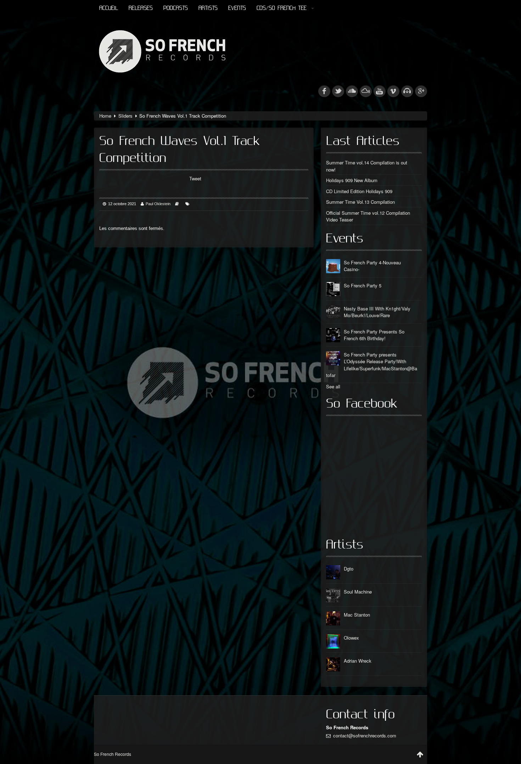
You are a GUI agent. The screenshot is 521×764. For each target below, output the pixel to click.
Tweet (195, 178)
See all (333, 386)
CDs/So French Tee (282, 8)
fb (324, 91)
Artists (208, 8)
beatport (407, 91)
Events (237, 8)
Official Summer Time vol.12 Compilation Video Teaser (368, 216)
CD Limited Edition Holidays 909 (359, 191)
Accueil (108, 8)
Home (105, 115)
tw (338, 91)
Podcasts (175, 8)
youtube (380, 91)
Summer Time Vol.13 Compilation (360, 201)
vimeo (393, 91)
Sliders (125, 115)
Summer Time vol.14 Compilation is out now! (366, 166)
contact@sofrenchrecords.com (364, 735)
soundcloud (352, 91)
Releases (141, 8)
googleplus (421, 91)
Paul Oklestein (158, 204)
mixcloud (366, 91)
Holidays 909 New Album (351, 180)
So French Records (112, 754)
